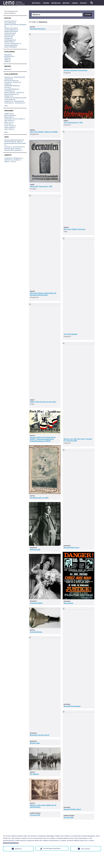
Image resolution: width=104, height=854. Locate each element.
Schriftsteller (9, 103)
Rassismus (8, 77)
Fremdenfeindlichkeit (11, 89)
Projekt (83, 3)
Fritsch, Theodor (10, 126)
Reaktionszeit (9, 42)
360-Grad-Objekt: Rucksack (74, 229)
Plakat (7, 161)
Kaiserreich (8, 36)
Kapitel (7, 58)
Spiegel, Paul (9, 114)
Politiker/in (8, 96)
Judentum (17, 82)
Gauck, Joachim (9, 127)
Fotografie (8, 158)
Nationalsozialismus (11, 94)
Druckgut (17, 160)
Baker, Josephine (10, 115)
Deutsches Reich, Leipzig (12, 148)
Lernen (75, 3)
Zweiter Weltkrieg (10, 47)
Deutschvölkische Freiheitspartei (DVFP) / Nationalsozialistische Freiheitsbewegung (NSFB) (43, 439)
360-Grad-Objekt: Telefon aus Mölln (44, 132)
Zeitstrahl (36, 3)
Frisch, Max (8, 124)
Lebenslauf (8, 79)
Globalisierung (9, 35)
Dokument (8, 160)
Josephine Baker (36, 603)
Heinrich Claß (35, 549)
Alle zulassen (85, 849)
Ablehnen (18, 849)
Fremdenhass (9, 91)
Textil (13, 161)
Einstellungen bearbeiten (52, 848)
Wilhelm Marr (35, 743)
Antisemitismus (36, 632)
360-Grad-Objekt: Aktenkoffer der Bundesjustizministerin (43, 294)
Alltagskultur (18, 158)
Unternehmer (20, 103)
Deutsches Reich (10, 142)
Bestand (66, 3)
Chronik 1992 (69, 817)
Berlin (19, 142)
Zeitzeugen (56, 3)
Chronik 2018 (35, 815)
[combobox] (56, 14)
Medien (7, 60)
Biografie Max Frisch (71, 547)
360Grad (7, 69)
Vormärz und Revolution (12, 43)
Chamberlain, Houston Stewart (14, 119)
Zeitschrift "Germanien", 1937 (41, 186)
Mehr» (6, 106)
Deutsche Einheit (10, 21)
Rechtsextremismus (38, 29)
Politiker (7, 84)
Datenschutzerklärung (11, 843)
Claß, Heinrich (9, 120)
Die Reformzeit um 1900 (39, 498)
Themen (46, 3)
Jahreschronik (9, 56)
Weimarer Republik (11, 45)
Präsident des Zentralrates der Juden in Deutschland (15, 98)
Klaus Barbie (68, 603)
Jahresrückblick (9, 92)
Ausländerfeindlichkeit (12, 86)
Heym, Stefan (9, 129)
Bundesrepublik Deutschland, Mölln (15, 144)
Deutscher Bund (19, 147)
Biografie (7, 55)
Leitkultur (20, 92)
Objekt (7, 61)
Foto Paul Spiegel (70, 334)
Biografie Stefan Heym (72, 809)
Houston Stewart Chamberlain (75, 70)
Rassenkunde (19, 101)
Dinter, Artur (9, 122)
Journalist (8, 82)
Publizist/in (8, 101)
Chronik (7, 87)
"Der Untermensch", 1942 (73, 122)
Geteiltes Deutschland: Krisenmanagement (11, 29)
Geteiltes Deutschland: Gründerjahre (15, 25)
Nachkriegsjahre (10, 40)
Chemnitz (8, 147)
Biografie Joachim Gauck (39, 735)
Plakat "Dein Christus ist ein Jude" (43, 402)
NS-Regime (34, 774)
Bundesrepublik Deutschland (14, 140)
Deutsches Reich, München (13, 150)
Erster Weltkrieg (10, 23)
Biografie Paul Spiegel (72, 706)
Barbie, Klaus (9, 117)
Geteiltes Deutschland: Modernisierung (11, 32)
